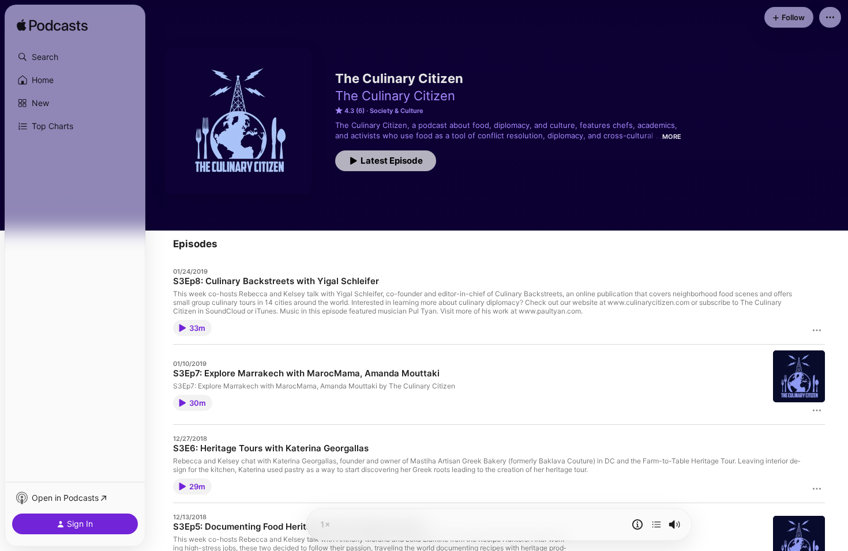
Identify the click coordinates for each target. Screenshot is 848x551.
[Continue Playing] (656, 524)
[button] (75, 57)
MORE (671, 137)
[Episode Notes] (637, 524)
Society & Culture (396, 111)
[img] (52, 26)
